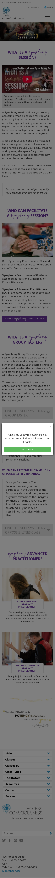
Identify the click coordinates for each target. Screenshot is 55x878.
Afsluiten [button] (27, 449)
